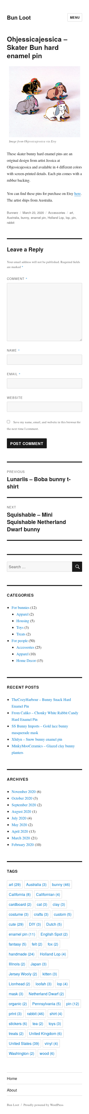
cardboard (20, 904)
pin (74, 217)
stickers (18, 1023)
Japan (39, 964)
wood (47, 1053)
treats (16, 1033)
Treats (20, 633)
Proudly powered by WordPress (43, 1105)
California (20, 894)
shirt (56, 1013)
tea (38, 1023)
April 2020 (20, 831)
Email (14, 374)
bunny (25, 217)
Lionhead (19, 983)
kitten (49, 974)
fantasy (17, 944)
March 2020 (21, 837)
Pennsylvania (46, 1003)
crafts (41, 914)
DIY (35, 924)
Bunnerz (12, 212)
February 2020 (23, 844)
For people (20, 640)
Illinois (17, 964)
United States (24, 1043)
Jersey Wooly (23, 974)
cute (16, 924)
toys (55, 1023)
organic (18, 1003)
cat (42, 904)
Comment (17, 278)
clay (59, 904)
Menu (75, 17)
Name (13, 350)
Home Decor (26, 660)
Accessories (56, 212)
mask (16, 993)
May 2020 (19, 824)
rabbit (10, 222)
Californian (48, 894)
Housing (22, 620)
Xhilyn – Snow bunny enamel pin (37, 739)
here (77, 193)
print (15, 1013)
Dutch (54, 924)
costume (18, 914)
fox (53, 944)
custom (62, 914)
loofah (44, 983)
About (12, 1090)
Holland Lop (56, 217)
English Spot (54, 934)
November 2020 (24, 791)
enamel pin (38, 217)
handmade (21, 954)
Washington (21, 1053)
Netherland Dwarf (46, 993)
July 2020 (19, 817)
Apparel (22, 614)
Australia (13, 217)
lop (68, 217)
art (71, 212)
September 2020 (24, 804)
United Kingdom (45, 1033)
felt (37, 944)
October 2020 (22, 798)
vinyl (51, 1043)
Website (15, 397)
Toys (19, 627)
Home (12, 1078)
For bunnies (20, 607)
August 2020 (21, 811)
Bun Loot (19, 17)
